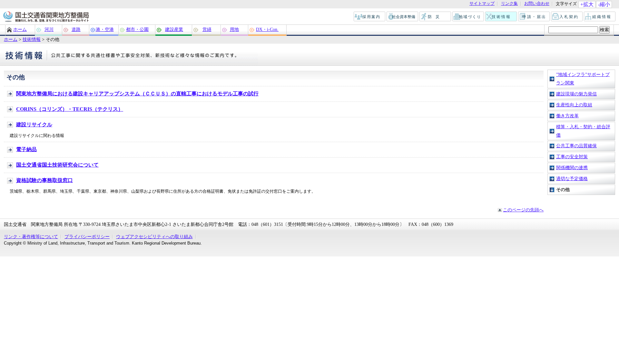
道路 (76, 29)
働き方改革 (567, 115)
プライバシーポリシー (87, 236)
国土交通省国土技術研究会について (57, 165)
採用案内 (369, 17)
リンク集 (509, 4)
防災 (435, 17)
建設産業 (174, 29)
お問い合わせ (536, 4)
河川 (49, 29)
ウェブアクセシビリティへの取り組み (154, 236)
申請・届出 (534, 17)
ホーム (20, 29)
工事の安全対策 (572, 156)
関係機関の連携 (572, 167)
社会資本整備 (402, 17)
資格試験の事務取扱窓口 (44, 180)
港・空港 (105, 29)
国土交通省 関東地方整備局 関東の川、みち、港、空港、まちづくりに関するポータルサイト (45, 17)
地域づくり (468, 17)
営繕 (206, 29)
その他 (563, 189)
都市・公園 (137, 29)
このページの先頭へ (523, 209)
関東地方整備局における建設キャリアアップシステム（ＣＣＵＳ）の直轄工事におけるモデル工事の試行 (137, 93)
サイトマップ (482, 4)
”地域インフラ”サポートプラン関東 (583, 78)
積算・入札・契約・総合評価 (583, 131)
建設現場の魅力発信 (576, 93)
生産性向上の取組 (574, 104)
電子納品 (26, 149)
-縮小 (604, 4)
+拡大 (587, 4)
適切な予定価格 (572, 178)
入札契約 (567, 17)
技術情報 (501, 17)
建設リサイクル (34, 124)
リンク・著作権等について (31, 236)
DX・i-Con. (267, 29)
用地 (234, 29)
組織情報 (600, 17)
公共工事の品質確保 (576, 145)
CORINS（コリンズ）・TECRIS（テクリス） (69, 109)
